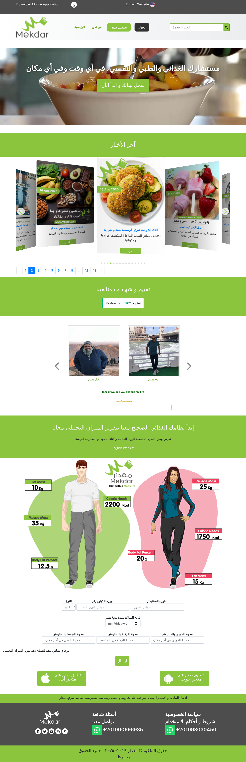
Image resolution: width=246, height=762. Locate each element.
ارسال (122, 636)
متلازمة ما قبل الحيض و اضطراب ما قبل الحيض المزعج (191, 228)
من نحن (97, 27)
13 (94, 270)
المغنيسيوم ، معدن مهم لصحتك (20, 226)
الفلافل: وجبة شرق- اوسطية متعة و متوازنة (66, 228)
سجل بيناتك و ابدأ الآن (123, 85)
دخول (141, 27)
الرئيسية (80, 27)
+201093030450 (195, 704)
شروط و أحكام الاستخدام (190, 696)
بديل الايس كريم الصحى (130, 230)
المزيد (20, 238)
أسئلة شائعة (104, 689)
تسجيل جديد (119, 27)
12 (86, 270)
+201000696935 (122, 704)
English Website (138, 4)
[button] (101, 263)
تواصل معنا (103, 696)
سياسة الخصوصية (183, 689)
